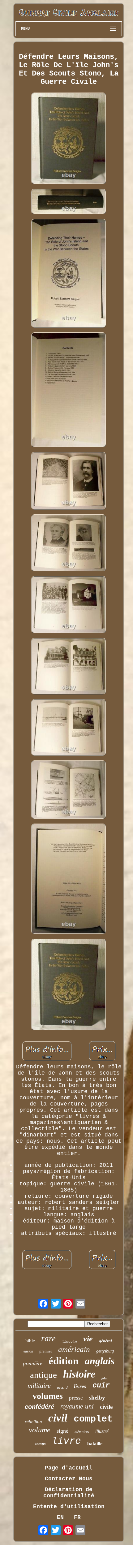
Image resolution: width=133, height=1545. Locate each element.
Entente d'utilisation (69, 1507)
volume (39, 1430)
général (105, 1341)
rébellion (33, 1421)
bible (30, 1340)
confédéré (39, 1406)
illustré (102, 1431)
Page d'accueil (68, 1468)
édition (64, 1360)
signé (62, 1431)
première (32, 1363)
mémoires (82, 1432)
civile (106, 1407)
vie (88, 1338)
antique (43, 1375)
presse (76, 1398)
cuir (101, 1386)
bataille (94, 1443)
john (104, 1378)
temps (40, 1444)
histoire (79, 1374)
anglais (99, 1360)
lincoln (69, 1342)
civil (57, 1418)
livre (66, 1441)
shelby (97, 1397)
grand (62, 1388)
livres (80, 1386)
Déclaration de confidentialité (68, 1493)
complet (93, 1419)
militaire (39, 1385)
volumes (47, 1396)
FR (77, 1517)
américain (74, 1349)
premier (45, 1351)
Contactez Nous (68, 1479)
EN (60, 1517)
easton (28, 1351)
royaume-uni (77, 1406)
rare (48, 1338)
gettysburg (105, 1351)
